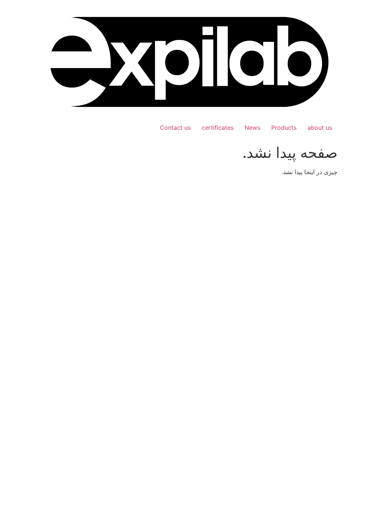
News (252, 127)
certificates (218, 127)
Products (283, 127)
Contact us (175, 127)
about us (320, 127)
